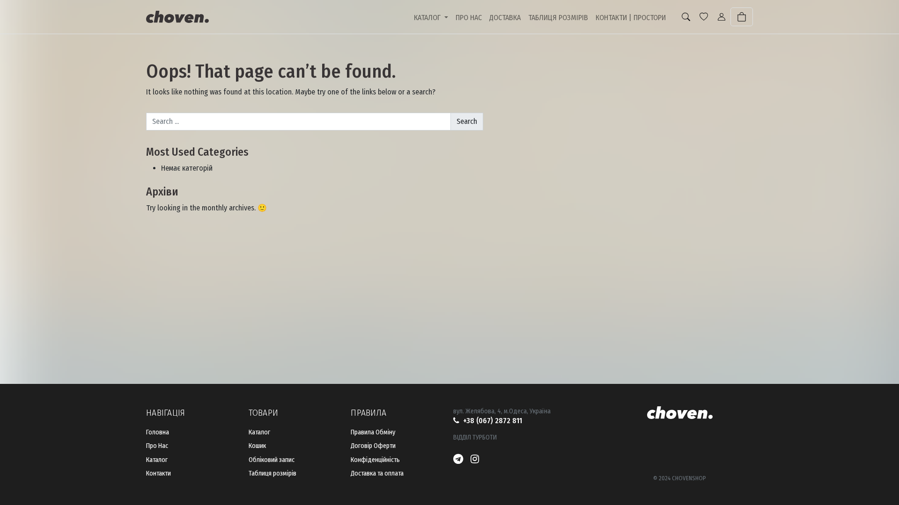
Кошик (257, 446)
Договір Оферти (373, 446)
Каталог (157, 460)
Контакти (158, 473)
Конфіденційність (375, 460)
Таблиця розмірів (272, 473)
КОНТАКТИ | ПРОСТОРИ (631, 17)
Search (467, 121)
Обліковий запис (272, 460)
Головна (157, 432)
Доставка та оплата (377, 473)
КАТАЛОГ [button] (428, 17)
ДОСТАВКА (505, 17)
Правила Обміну (373, 432)
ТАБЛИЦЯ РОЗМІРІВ (558, 17)
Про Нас (157, 446)
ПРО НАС (469, 17)
